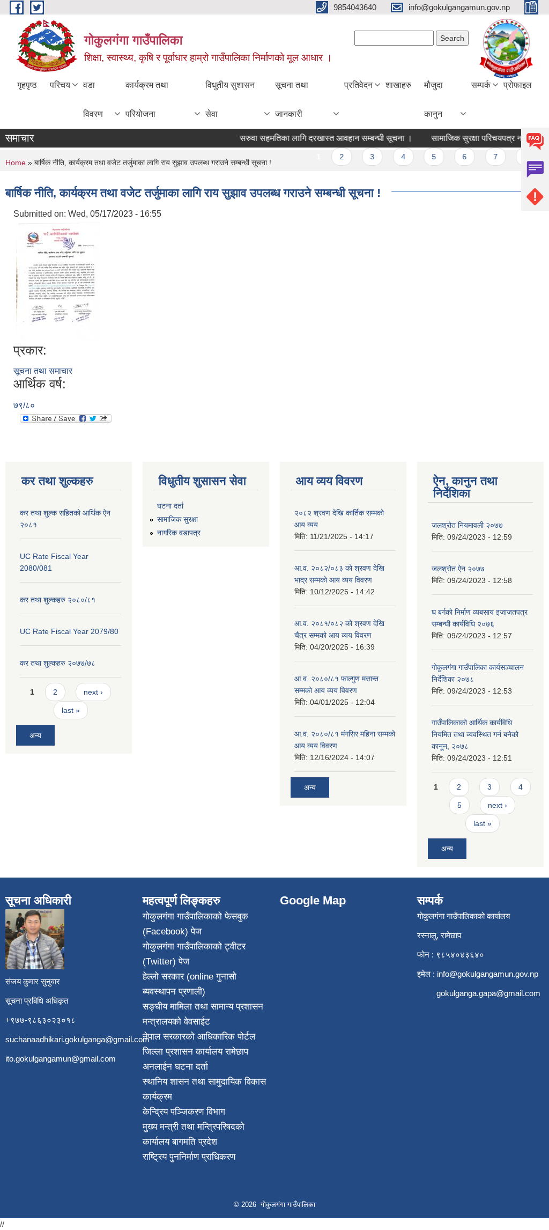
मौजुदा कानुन (433, 99)
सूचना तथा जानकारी (291, 99)
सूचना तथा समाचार (42, 370)
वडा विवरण (93, 99)
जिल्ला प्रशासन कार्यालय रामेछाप (195, 1052)
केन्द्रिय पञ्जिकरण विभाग (184, 1112)
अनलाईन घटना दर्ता (175, 1067)
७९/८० (24, 405)
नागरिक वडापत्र (179, 532)
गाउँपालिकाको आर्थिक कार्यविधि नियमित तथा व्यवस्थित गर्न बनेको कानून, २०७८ (475, 734)
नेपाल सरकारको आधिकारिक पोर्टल (199, 1037)
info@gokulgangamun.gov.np (487, 973)
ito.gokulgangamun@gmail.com (60, 1058)
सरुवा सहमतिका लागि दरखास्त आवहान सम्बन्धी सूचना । (318, 138)
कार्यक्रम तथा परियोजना (146, 99)
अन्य (35, 735)
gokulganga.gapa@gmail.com (488, 993)
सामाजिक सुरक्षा (177, 519)
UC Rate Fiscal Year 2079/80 (69, 631)
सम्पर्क (481, 85)
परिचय (60, 85)
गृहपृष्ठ (27, 85)
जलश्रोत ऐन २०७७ (458, 568)
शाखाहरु (398, 85)
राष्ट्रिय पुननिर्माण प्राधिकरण (189, 1157)
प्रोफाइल (517, 85)
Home (15, 162)
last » (71, 710)
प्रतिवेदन (358, 85)
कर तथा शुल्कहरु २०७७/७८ (57, 663)
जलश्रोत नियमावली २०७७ (467, 525)
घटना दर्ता (170, 506)
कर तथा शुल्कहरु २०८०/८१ (57, 599)
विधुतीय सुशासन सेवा (230, 99)
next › (93, 692)
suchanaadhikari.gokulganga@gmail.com (77, 1039)
